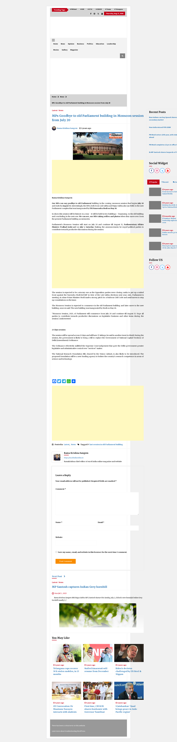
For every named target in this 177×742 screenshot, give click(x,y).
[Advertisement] (88, 76)
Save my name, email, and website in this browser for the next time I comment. (92, 552)
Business (80, 44)
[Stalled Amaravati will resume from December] (97, 653)
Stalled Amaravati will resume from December (96, 669)
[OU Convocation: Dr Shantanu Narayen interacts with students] (66, 691)
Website (59, 537)
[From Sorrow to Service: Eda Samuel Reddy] (155, 192)
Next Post (57, 576)
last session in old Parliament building (106, 444)
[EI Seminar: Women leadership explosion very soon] (155, 218)
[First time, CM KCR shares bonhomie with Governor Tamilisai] (97, 691)
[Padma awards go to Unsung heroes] (155, 232)
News (63, 44)
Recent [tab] (166, 182)
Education (100, 44)
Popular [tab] (154, 182)
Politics (90, 44)
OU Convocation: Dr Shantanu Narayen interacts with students (65, 709)
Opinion (71, 44)
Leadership (111, 44)
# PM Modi (73, 9)
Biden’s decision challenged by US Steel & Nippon (128, 671)
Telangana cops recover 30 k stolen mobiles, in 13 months (66, 671)
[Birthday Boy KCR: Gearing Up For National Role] (155, 205)
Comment (61, 489)
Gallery (64, 50)
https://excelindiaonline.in (73, 458)
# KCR (82, 9)
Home (55, 44)
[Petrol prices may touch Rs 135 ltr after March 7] (155, 246)
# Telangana (118, 9)
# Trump (108, 9)
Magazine (74, 50)
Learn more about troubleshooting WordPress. (68, 731)
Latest (55, 110)
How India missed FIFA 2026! (160, 127)
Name (59, 522)
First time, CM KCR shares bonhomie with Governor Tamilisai (95, 709)
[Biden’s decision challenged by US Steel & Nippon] (129, 653)
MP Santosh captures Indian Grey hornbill (79, 587)
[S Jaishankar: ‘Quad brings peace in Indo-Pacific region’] (129, 691)
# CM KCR (99, 9)
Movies (56, 50)
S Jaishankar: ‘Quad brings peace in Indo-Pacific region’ (127, 709)
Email (101, 522)
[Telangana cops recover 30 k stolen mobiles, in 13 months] (66, 653)
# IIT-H (90, 9)
